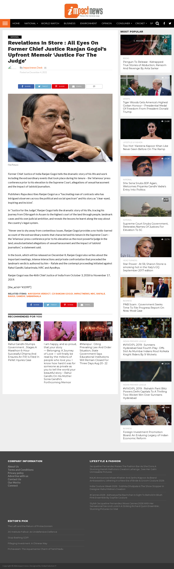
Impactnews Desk (32, 67)
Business (69, 23)
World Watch (50, 23)
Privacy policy (16, 473)
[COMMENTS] (94, 85)
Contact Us (14, 479)
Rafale (100, 293)
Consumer (123, 23)
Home (16, 23)
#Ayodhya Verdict (39, 293)
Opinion (107, 23)
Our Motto (14, 482)
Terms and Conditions (20, 469)
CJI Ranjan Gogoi (62, 293)
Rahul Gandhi (16, 296)
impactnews (82, 293)
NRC (93, 293)
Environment (88, 23)
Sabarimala (33, 296)
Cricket (140, 23)
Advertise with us (18, 476)
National (30, 23)
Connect (13, 485)
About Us (13, 466)
